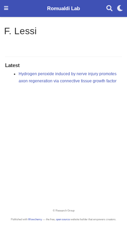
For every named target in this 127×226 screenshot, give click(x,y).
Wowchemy (35, 219)
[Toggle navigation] (6, 8)
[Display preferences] (120, 9)
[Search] (109, 9)
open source (63, 219)
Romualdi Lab (63, 8)
